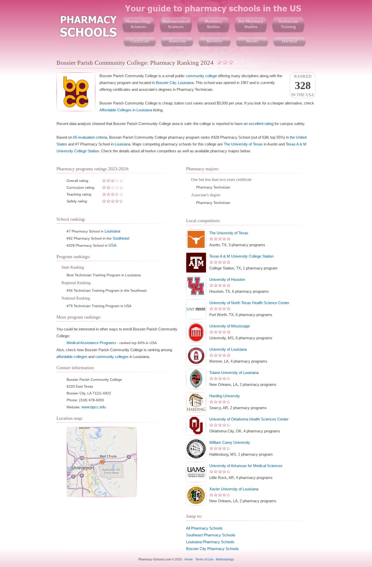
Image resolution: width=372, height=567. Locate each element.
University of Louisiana (228, 349)
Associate (177, 41)
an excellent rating (259, 123)
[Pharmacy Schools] (88, 25)
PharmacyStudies (213, 24)
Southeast (121, 238)
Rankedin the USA (302, 85)
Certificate (139, 41)
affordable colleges (71, 356)
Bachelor (214, 41)
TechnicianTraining (288, 24)
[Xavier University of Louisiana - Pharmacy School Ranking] (196, 495)
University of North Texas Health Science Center (249, 303)
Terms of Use (204, 559)
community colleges (112, 356)
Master (252, 41)
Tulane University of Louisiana (234, 372)
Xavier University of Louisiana (233, 489)
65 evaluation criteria (90, 137)
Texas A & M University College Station (241, 256)
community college (201, 76)
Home (188, 559)
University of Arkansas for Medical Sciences (245, 466)
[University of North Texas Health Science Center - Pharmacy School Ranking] (196, 309)
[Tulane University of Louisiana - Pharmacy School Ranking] (196, 379)
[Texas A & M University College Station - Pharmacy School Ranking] (196, 263)
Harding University (224, 396)
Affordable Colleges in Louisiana (125, 110)
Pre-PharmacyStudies (250, 24)
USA (112, 245)
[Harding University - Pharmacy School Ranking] (196, 402)
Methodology (225, 559)
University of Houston (227, 279)
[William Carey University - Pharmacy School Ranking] (196, 449)
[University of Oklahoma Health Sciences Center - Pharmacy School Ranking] (196, 425)
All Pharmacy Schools (204, 528)
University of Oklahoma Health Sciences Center (248, 419)
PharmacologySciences (138, 24)
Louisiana (186, 82)
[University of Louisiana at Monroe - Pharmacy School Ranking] (196, 356)
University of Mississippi (229, 326)
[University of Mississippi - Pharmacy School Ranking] (196, 332)
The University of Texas (243, 144)
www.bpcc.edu (93, 407)
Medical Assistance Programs (91, 343)
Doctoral (289, 41)
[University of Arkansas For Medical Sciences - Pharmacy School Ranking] (196, 472)
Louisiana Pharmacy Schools (210, 542)
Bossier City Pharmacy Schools (212, 549)
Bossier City (166, 82)
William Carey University (229, 442)
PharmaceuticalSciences (176, 24)
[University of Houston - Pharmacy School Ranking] (196, 286)
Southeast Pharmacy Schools (210, 535)
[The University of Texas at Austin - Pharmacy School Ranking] (196, 239)
